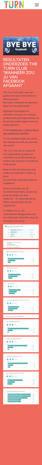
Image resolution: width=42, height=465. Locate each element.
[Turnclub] (17, 4)
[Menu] (35, 4)
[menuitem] (35, 4)
